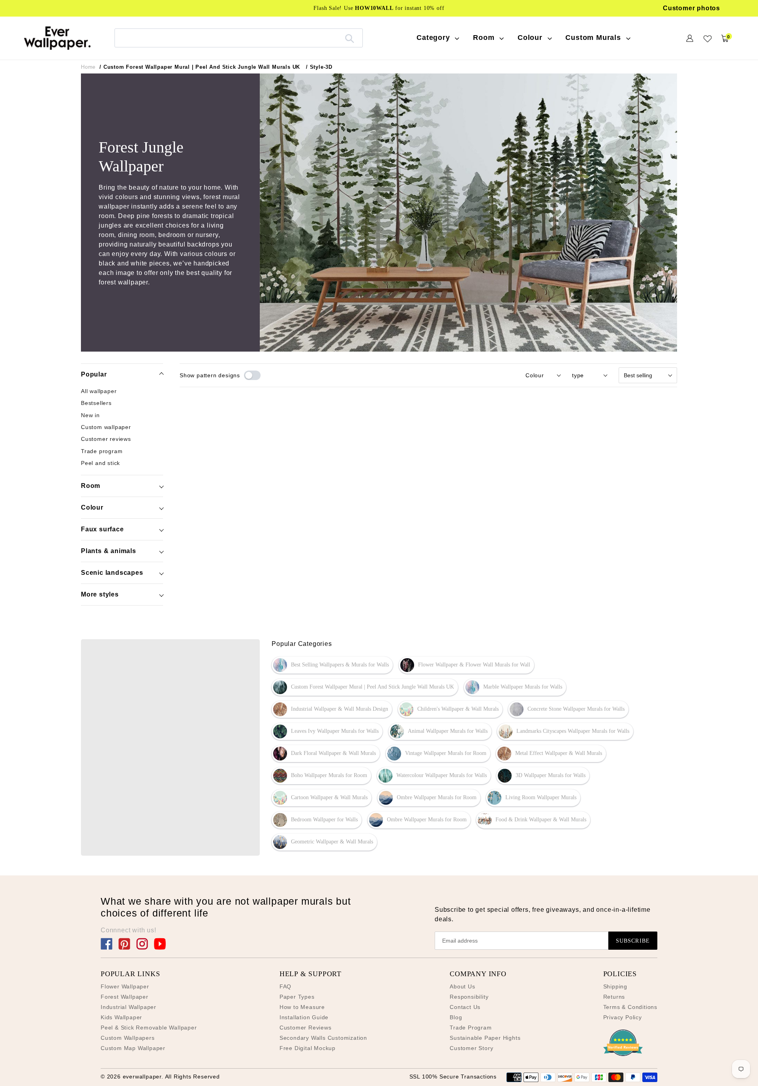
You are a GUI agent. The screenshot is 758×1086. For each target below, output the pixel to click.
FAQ (285, 986)
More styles (100, 594)
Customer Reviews (306, 1027)
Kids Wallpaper (121, 1017)
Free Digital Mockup (308, 1048)
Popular (94, 374)
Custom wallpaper (106, 427)
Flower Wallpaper (125, 986)
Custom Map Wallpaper (133, 1048)
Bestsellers (96, 403)
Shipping (615, 986)
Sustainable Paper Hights (485, 1038)
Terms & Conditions (630, 1007)
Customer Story (471, 1048)
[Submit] (349, 38)
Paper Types (297, 997)
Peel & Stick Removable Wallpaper (149, 1027)
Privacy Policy (622, 1017)
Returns (614, 997)
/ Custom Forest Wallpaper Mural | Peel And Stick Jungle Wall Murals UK (199, 67)
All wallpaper (98, 391)
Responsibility (469, 997)
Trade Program (471, 1027)
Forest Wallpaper (124, 997)
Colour (92, 507)
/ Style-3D (319, 67)
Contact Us (465, 1007)
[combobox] (238, 38)
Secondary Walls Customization (323, 1038)
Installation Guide (304, 1017)
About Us (462, 986)
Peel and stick (100, 463)
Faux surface (102, 529)
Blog (456, 1017)
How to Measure (302, 1007)
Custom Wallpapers (128, 1038)
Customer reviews (106, 439)
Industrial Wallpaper (128, 1007)
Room (90, 485)
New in (90, 415)
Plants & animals (108, 551)
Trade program (101, 451)
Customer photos (691, 8)
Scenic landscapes (112, 572)
